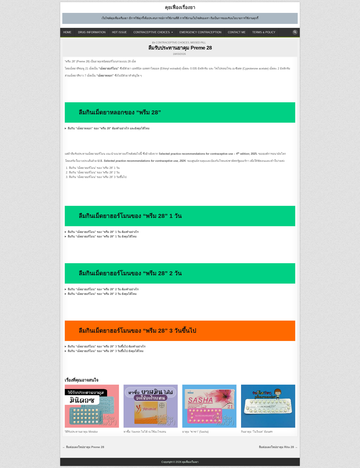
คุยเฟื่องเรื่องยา (180, 7)
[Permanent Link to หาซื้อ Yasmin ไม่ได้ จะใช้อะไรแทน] (151, 406)
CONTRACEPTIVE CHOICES (152, 32)
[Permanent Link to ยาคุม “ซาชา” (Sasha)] (209, 406)
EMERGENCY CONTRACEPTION (200, 32)
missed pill (198, 42)
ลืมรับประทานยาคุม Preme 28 (180, 48)
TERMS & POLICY (263, 32)
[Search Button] (295, 32)
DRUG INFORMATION (91, 32)
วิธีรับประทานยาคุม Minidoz (81, 431)
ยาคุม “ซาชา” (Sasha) (195, 431)
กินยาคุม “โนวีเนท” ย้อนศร (256, 431)
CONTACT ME (237, 32)
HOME (67, 32)
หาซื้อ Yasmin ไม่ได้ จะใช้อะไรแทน (145, 431)
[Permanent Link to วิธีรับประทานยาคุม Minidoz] (92, 406)
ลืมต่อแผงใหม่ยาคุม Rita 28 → (278, 447)
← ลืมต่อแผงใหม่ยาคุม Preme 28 (83, 447)
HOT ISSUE (119, 32)
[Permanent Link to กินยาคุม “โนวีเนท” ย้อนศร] (268, 406)
